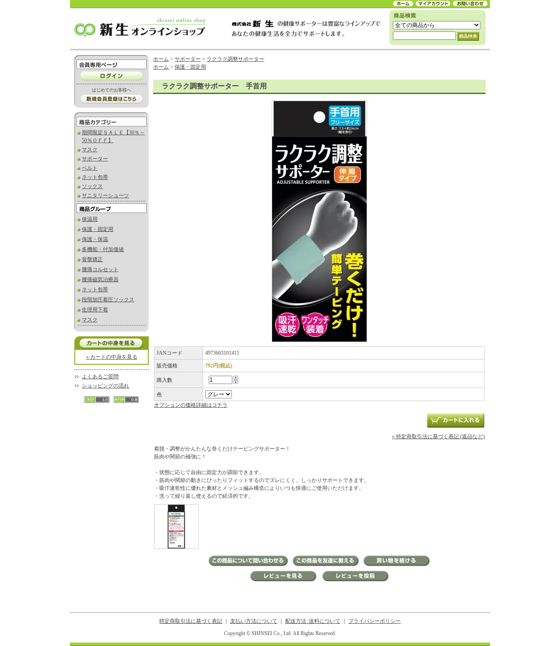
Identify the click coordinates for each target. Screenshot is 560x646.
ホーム (161, 59)
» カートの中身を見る (111, 357)
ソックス (92, 186)
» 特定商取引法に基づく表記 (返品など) (438, 436)
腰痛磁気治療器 (100, 279)
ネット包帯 (95, 177)
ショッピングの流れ (105, 386)
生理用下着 (95, 310)
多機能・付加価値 (103, 249)
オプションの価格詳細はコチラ (191, 405)
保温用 (90, 219)
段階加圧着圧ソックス (108, 300)
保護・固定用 (97, 229)
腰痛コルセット (100, 269)
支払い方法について (253, 621)
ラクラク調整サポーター (235, 59)
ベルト (90, 168)
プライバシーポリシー (374, 621)
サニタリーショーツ (105, 195)
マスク (90, 150)
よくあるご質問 (100, 377)
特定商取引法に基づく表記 (190, 621)
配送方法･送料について (312, 621)
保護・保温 (95, 239)
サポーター (95, 159)
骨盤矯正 (92, 259)
